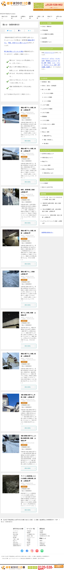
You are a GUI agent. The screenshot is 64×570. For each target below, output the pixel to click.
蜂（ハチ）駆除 (46, 89)
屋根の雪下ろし (48, 135)
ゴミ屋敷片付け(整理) (48, 34)
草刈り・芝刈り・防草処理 (49, 85)
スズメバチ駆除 (48, 97)
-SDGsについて (42, 542)
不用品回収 (45, 30)
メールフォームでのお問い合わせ (49, 9)
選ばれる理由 (14, 17)
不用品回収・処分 (26, 117)
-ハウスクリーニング (30, 537)
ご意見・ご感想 (40, 17)
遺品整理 (44, 38)
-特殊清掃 (28, 539)
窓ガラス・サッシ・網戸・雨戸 (52, 65)
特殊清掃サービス (47, 42)
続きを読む (28, 140)
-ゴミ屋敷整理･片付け (31, 534)
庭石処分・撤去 (46, 81)
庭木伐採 (44, 128)
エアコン (52, 58)
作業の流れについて (47, 157)
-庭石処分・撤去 (30, 535)
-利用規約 (41, 532)
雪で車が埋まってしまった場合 (13, 51)
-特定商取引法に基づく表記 (45, 535)
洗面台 (49, 62)
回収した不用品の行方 (48, 169)
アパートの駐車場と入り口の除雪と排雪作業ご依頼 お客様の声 (28, 478)
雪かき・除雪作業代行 (27, 120)
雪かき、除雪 (45, 132)
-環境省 (41, 540)
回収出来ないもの (48, 173)
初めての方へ (5, 17)
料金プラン (50, 17)
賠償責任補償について (17, 544)
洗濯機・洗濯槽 (46, 67)
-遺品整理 (28, 532)
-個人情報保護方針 (43, 534)
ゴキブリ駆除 (45, 112)
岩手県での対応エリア (48, 153)
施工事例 (31, 17)
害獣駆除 (44, 116)
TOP (30, 519)
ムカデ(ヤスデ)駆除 (47, 108)
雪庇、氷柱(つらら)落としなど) (17, 42)
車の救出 (46, 143)
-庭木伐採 (28, 542)
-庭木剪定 (28, 544)
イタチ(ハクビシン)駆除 (48, 124)
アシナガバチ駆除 (48, 93)
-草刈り (28, 545)
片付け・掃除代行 (47, 26)
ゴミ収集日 (45, 183)
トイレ (54, 62)
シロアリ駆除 (45, 105)
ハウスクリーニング (49, 52)
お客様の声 (23, 17)
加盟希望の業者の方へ (47, 232)
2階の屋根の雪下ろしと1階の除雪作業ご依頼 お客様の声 (28, 438)
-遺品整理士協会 (43, 545)
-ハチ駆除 (28, 540)
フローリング (45, 58)
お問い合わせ (59, 17)
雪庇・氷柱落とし (48, 139)
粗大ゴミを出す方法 (47, 187)
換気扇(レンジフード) (51, 60)
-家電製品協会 (42, 543)
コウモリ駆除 (45, 120)
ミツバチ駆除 (47, 101)
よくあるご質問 (46, 165)
